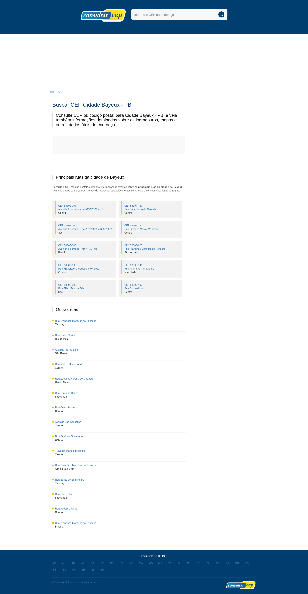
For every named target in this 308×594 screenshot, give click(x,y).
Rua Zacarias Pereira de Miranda (74, 378)
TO (102, 570)
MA (141, 563)
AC (54, 563)
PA (179, 563)
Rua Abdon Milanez (66, 508)
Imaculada (130, 272)
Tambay (59, 324)
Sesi (60, 232)
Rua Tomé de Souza (66, 393)
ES (121, 563)
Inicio (52, 92)
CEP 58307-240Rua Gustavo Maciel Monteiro (141, 227)
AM (73, 563)
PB (59, 92)
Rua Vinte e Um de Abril (68, 364)
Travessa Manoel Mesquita (70, 450)
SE (83, 570)
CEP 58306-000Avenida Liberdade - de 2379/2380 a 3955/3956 (85, 227)
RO (247, 563)
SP (92, 570)
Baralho (62, 252)
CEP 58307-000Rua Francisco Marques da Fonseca (78, 266)
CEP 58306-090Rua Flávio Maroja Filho (71, 286)
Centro (62, 212)
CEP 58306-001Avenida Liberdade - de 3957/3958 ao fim (81, 207)
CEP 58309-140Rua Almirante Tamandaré (139, 266)
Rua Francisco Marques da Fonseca (75, 320)
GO (131, 563)
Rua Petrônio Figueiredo (69, 436)
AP (82, 563)
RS (64, 570)
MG (151, 563)
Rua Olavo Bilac (64, 494)
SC (73, 570)
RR (54, 570)
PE (198, 563)
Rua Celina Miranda (66, 407)
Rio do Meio (131, 252)
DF (112, 563)
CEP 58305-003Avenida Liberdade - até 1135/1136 (78, 246)
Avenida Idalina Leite (67, 349)
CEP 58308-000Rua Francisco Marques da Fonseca (145, 246)
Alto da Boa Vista (64, 468)
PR (217, 563)
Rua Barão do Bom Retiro (69, 479)
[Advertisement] (154, 61)
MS (160, 563)
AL (63, 563)
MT (170, 563)
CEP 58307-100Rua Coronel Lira (134, 286)
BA (92, 563)
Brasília (59, 526)
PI (207, 563)
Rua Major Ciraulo (65, 335)
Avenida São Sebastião (68, 422)
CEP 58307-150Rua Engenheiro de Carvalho (140, 207)
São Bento (61, 353)
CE (102, 563)
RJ (227, 563)
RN (237, 563)
